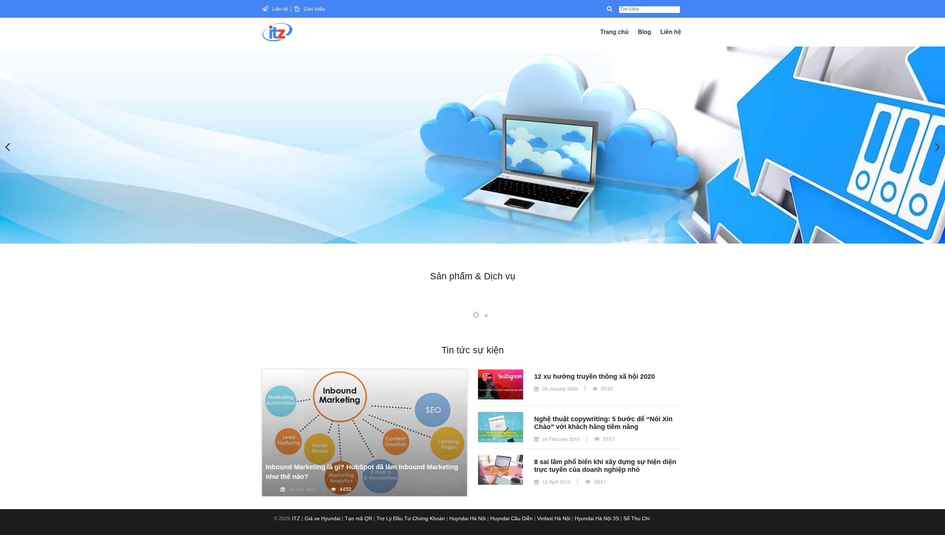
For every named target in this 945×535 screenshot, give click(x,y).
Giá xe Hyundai (322, 518)
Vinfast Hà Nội (553, 518)
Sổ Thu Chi (636, 518)
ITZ (296, 518)
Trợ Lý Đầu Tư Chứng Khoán (411, 518)
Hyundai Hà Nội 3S (597, 518)
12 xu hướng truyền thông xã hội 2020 (594, 376)
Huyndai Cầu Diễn (511, 518)
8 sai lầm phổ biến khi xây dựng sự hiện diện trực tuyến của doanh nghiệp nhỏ (605, 465)
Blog (644, 32)
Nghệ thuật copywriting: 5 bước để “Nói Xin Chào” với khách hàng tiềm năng (603, 422)
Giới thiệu (314, 9)
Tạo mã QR (358, 518)
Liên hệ (280, 9)
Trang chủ (614, 32)
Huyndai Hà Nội (467, 518)
